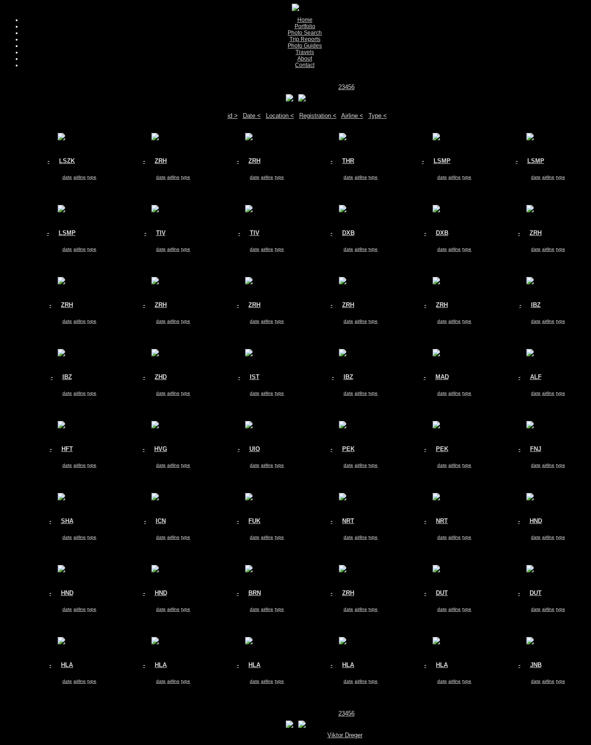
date (67, 177)
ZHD (161, 376)
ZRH (161, 160)
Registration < (318, 115)
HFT (67, 448)
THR (348, 160)
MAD (442, 376)
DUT (442, 592)
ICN (161, 520)
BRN (254, 592)
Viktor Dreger (344, 735)
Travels (305, 52)
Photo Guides (305, 45)
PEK (348, 448)
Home (305, 20)
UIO (254, 448)
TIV (161, 232)
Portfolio (305, 26)
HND (536, 520)
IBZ (536, 304)
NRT (348, 520)
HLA (67, 664)
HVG (160, 448)
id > (233, 115)
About (304, 58)
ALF (536, 376)
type (91, 177)
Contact (304, 65)
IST (254, 376)
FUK (254, 520)
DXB (348, 232)
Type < (377, 115)
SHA (67, 520)
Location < (280, 115)
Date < (252, 115)
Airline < (352, 115)
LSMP (442, 160)
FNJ (535, 448)
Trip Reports (304, 39)
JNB (536, 664)
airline (79, 177)
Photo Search (305, 33)
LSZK (67, 160)
